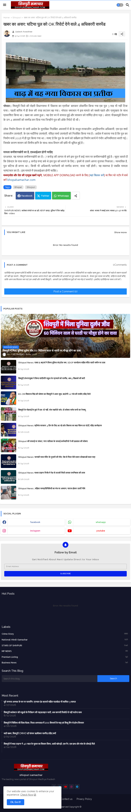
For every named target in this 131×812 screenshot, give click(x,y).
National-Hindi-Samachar (65, 639)
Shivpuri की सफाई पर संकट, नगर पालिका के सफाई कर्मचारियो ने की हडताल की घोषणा (53, 441)
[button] (120, 5)
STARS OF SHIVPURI (65, 645)
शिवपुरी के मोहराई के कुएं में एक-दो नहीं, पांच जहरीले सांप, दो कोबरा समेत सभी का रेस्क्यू (52, 409)
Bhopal (18, 187)
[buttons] (65, 786)
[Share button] (76, 195)
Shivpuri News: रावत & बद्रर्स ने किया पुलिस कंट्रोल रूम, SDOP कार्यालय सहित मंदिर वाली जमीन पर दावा (61, 362)
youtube (100, 531)
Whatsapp (63, 195)
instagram (35, 531)
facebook (35, 522)
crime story (65, 634)
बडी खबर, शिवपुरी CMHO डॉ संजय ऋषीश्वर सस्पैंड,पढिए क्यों (30, 733)
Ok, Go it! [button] (15, 802)
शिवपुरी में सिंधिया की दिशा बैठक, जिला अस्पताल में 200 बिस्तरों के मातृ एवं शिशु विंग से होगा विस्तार (44, 722)
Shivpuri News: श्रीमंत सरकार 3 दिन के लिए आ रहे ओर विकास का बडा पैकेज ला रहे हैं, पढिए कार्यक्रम (60, 425)
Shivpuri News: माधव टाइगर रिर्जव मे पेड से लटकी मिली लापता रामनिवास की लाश (51, 472)
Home (6, 17)
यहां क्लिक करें (97, 175)
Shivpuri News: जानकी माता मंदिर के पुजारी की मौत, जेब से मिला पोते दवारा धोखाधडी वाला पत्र (56, 457)
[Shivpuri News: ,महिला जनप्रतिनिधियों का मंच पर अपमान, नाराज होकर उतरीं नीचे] (8, 492)
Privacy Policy (84, 799)
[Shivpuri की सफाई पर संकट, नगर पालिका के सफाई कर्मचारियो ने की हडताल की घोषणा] (8, 445)
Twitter (45, 195)
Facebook (26, 195)
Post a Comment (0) (65, 291)
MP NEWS (65, 651)
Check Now (26, 794)
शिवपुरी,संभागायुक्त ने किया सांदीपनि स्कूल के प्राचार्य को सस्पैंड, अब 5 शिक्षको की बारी (51, 378)
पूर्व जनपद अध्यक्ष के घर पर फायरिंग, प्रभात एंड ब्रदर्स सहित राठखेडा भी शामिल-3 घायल (40, 701)
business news (65, 662)
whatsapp (101, 522)
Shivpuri (16, 17)
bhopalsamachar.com (21, 180)
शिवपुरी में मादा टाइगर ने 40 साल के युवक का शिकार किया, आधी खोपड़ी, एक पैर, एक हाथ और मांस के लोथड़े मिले (49, 743)
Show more (120, 232)
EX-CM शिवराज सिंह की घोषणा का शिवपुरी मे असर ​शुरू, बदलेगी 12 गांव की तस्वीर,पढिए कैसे (54, 394)
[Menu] (4, 5)
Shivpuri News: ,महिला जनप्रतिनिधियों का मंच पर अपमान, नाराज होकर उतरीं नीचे (51, 488)
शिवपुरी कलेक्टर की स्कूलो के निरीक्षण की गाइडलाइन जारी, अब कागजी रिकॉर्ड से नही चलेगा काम (43, 712)
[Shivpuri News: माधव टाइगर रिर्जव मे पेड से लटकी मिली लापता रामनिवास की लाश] (8, 477)
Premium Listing (65, 657)
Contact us (66, 799)
